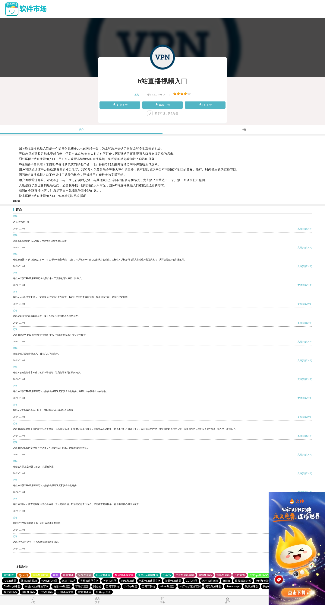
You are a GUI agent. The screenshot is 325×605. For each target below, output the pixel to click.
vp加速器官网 (65, 592)
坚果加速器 (84, 575)
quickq (226, 580)
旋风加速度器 (40, 575)
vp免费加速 (127, 580)
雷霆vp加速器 (173, 580)
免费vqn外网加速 (148, 575)
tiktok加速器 (103, 575)
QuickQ (23, 575)
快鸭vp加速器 (50, 580)
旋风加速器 (223, 575)
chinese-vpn (233, 586)
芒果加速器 (109, 580)
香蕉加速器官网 (89, 580)
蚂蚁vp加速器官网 (149, 580)
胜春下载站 (68, 580)
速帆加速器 (28, 592)
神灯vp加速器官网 (190, 586)
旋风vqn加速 (103, 592)
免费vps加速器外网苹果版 (265, 575)
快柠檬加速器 (243, 580)
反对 (307, 228)
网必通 (97, 586)
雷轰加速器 (84, 592)
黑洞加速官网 (210, 580)
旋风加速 (68, 575)
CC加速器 (191, 580)
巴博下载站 (112, 586)
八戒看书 (239, 575)
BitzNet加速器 (12, 586)
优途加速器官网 (184, 575)
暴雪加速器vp (29, 580)
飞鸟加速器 (46, 592)
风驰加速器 (205, 575)
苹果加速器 (82, 586)
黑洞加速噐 (251, 586)
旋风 (55, 575)
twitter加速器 (167, 586)
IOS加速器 (10, 580)
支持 (300, 228)
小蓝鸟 (167, 575)
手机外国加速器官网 (37, 586)
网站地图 (9, 575)
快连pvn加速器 (62, 586)
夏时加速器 (262, 580)
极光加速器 (10, 592)
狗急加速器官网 (124, 575)
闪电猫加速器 (213, 586)
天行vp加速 (130, 586)
